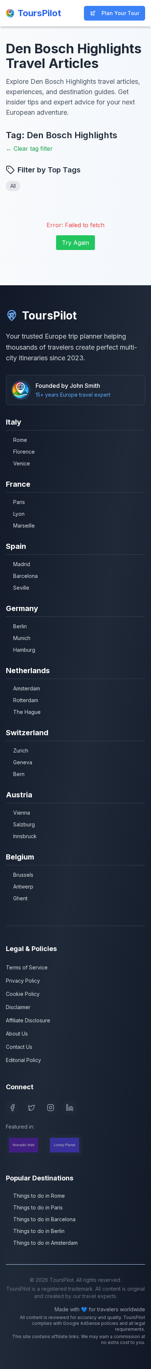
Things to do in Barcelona (44, 1219)
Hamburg (24, 650)
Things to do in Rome (39, 1196)
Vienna (21, 812)
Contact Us (19, 1047)
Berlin (20, 626)
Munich (21, 638)
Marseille (24, 525)
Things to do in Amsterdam (45, 1243)
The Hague (27, 712)
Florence (24, 451)
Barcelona (25, 576)
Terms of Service (27, 967)
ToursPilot (49, 315)
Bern (19, 774)
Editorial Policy (23, 1060)
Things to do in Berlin (39, 1231)
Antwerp (23, 886)
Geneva (22, 762)
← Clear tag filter (29, 148)
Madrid (21, 564)
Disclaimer (18, 1007)
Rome (20, 440)
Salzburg (24, 824)
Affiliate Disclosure (28, 1020)
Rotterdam (25, 700)
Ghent (20, 898)
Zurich (20, 750)
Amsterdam (26, 688)
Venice (21, 463)
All (13, 186)
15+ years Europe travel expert (73, 395)
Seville (21, 588)
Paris (19, 502)
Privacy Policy (23, 980)
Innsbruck (25, 836)
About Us (17, 1033)
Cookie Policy (23, 994)
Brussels (23, 875)
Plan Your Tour (120, 13)
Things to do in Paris (38, 1207)
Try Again (75, 242)
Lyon (19, 514)
